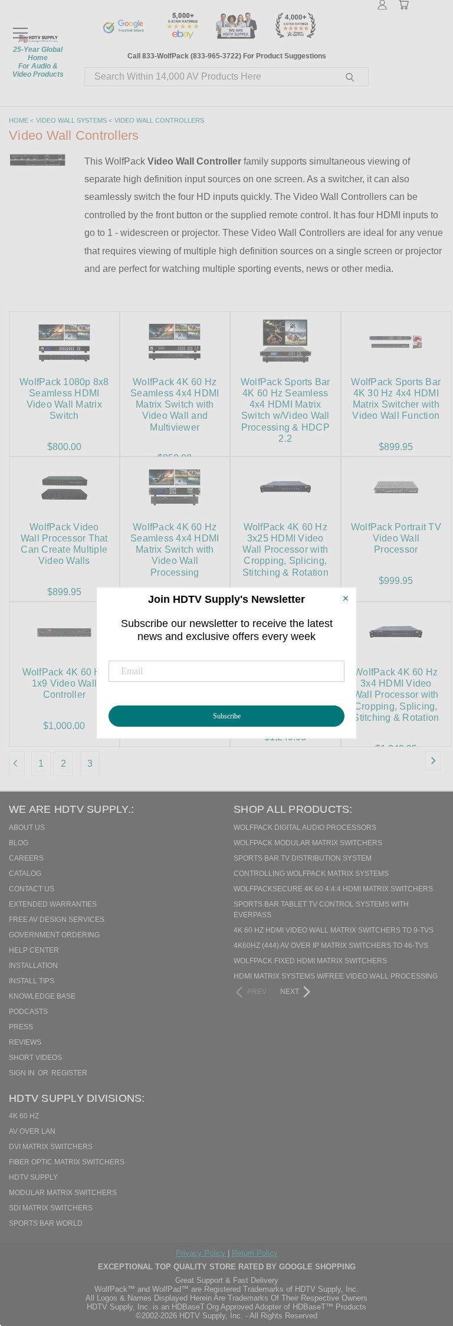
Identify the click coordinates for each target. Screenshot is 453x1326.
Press (21, 1027)
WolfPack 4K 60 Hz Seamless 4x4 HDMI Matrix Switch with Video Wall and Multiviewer (174, 404)
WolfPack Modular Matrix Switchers (308, 843)
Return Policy (255, 1253)
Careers (26, 858)
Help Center (34, 950)
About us (27, 827)
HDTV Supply (33, 1177)
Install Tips (31, 981)
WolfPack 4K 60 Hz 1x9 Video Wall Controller (64, 683)
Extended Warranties (53, 904)
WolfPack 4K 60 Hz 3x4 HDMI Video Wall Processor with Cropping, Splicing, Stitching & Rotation (396, 695)
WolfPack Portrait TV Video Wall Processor (396, 538)
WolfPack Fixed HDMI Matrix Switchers (310, 961)
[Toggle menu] (20, 27)
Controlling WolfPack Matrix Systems (311, 873)
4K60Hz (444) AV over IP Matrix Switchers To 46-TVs (331, 945)
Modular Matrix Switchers (63, 1193)
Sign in (23, 1073)
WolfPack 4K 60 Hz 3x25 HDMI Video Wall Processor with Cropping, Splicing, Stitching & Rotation (285, 549)
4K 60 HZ (24, 1116)
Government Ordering (54, 935)
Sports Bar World (46, 1223)
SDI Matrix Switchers (51, 1208)
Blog (18, 843)
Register (69, 1073)
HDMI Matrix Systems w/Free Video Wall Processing (336, 976)
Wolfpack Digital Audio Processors (305, 827)
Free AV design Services (56, 919)
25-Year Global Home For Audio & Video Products (38, 61)
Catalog (25, 873)
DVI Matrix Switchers (51, 1147)
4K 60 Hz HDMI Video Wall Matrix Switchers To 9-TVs (334, 930)
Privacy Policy (202, 1253)
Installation (33, 965)
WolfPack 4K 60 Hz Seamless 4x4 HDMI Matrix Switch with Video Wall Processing (174, 549)
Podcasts (28, 1011)
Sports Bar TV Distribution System (303, 858)
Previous (419, 1256)
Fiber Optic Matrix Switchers (66, 1162)
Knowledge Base (42, 996)
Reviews (25, 1042)
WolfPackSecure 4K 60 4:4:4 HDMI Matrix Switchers (333, 889)
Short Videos (35, 1057)
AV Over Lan (32, 1131)
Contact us (31, 889)
